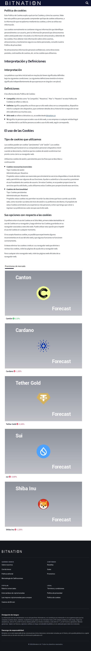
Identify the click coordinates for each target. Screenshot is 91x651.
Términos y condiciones (55, 588)
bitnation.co (51, 115)
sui (7, 476)
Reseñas (50, 565)
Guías (49, 569)
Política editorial (7, 574)
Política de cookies (53, 597)
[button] (87, 3)
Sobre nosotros (7, 565)
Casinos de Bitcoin (8, 602)
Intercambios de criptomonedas (13, 593)
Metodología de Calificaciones (12, 578)
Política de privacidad (54, 593)
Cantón (9, 318)
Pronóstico (51, 574)
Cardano (9, 371)
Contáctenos (6, 569)
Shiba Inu (10, 529)
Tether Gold (11, 424)
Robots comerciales (9, 588)
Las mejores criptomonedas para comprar (17, 597)
